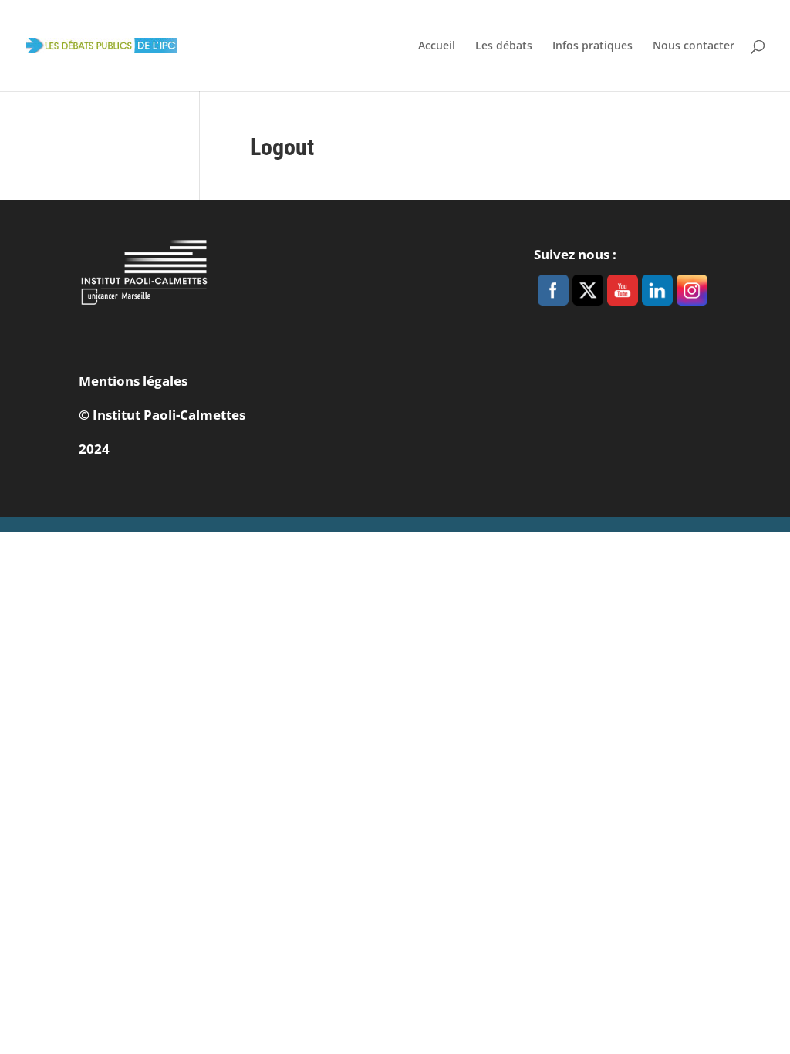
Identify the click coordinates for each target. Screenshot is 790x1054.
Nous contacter (693, 46)
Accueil (436, 46)
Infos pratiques (592, 46)
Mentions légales (133, 381)
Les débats (503, 46)
